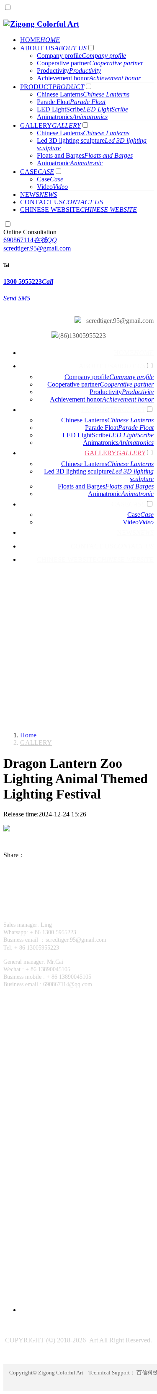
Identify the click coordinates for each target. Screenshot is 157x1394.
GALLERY (36, 742)
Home (28, 735)
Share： (14, 854)
